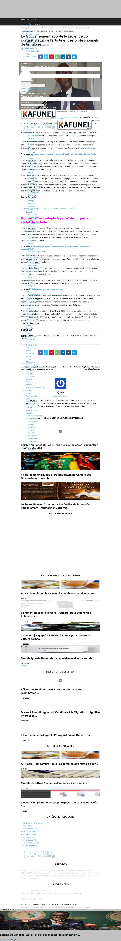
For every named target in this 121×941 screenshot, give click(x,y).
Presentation (28, 31)
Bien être (31, 427)
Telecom (29, 385)
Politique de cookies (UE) (31, 899)
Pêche (30, 209)
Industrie (31, 206)
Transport (29, 291)
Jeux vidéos (30, 382)
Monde (31, 249)
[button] (24, 124)
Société (29, 274)
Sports (25, 297)
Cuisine (31, 430)
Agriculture (32, 175)
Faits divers (27, 331)
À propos (25, 893)
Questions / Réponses (34, 416)
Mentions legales (32, 43)
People (28, 356)
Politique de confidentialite (38, 45)
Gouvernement (34, 263)
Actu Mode (32, 421)
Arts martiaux (31, 303)
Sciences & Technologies (33, 368)
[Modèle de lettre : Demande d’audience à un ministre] (60, 774)
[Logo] (39, 129)
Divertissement (31, 345)
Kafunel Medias (32, 40)
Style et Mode (31, 419)
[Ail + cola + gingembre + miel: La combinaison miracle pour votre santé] (60, 584)
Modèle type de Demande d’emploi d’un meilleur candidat (57, 658)
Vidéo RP (29, 461)
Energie (31, 201)
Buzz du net (30, 339)
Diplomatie (32, 229)
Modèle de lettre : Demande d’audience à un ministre (54, 783)
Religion (31, 286)
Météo (30, 220)
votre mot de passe (28, 80)
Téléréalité (30, 458)
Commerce (32, 189)
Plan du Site (30, 48)
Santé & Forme (31, 271)
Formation (32, 277)
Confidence (30, 342)
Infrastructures (34, 294)
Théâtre (31, 158)
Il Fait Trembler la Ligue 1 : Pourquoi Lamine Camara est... (57, 735)
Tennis (28, 325)
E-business (30, 373)
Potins (28, 359)
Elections (31, 260)
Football (29, 317)
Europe (31, 243)
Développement (34, 192)
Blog (25, 28)
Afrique (31, 235)
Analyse (29, 393)
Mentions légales (37, 890)
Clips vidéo (30, 453)
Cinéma (31, 155)
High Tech (30, 376)
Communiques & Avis (34, 164)
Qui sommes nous (32, 34)
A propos (29, 37)
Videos (26, 447)
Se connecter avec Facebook (33, 86)
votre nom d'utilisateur (29, 72)
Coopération (33, 226)
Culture (28, 147)
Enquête (29, 407)
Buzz (28, 334)
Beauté (31, 184)
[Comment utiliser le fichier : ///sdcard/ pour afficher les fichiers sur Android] (60, 604)
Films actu (30, 450)
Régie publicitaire (60, 893)
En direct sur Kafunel (36, 138)
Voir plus (24, 666)
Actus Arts (32, 152)
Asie (30, 240)
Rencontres (32, 438)
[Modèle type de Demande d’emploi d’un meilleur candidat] (60, 649)
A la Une (29, 133)
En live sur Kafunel (35, 141)
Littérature (32, 161)
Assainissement (34, 218)
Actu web (29, 370)
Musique (29, 455)
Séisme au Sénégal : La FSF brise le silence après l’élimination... (40, 934)
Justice (31, 280)
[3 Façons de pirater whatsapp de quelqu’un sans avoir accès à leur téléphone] (60, 793)
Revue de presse (32, 269)
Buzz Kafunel (31, 336)
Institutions (32, 266)
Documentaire (31, 402)
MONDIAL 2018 (32, 320)
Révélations (30, 362)
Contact (26, 54)
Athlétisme (30, 311)
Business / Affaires (35, 186)
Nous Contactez (76, 893)
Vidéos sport (31, 464)
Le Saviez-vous (34, 436)
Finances (31, 203)
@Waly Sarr (4, 940)
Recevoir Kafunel (29, 57)
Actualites (27, 130)
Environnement (31, 215)
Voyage (31, 444)
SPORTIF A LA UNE (33, 300)
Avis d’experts (31, 396)
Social (30, 283)
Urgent (31, 144)
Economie (29, 172)
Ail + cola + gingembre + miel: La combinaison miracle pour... (59, 593)
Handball (29, 314)
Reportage (30, 404)
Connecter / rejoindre (31, 24)
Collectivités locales (35, 257)
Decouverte (27, 390)
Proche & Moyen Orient (37, 252)
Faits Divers (30, 348)
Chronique (30, 399)
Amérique (32, 237)
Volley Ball (30, 328)
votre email (25, 102)
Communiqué (33, 169)
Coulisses (32, 433)
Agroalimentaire (34, 178)
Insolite (28, 351)
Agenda (31, 167)
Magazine (29, 413)
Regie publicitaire (32, 51)
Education (30, 212)
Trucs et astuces (32, 365)
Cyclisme (29, 308)
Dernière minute (34, 135)
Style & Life (32, 441)
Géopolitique (31, 223)
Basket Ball (30, 305)
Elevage (31, 198)
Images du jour (31, 410)
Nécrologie (30, 353)
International (30, 232)
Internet (29, 379)
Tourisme (31, 288)
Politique (29, 254)
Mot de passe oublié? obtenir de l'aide (35, 89)
